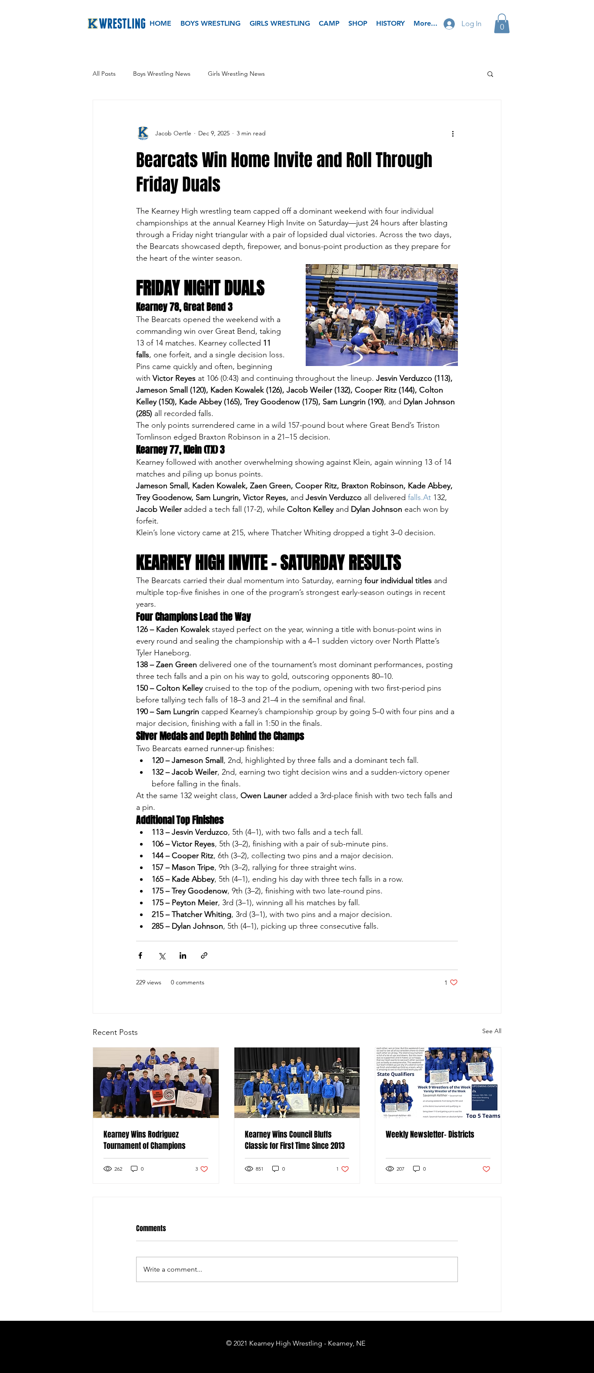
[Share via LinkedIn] (183, 955)
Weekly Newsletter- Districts (430, 1134)
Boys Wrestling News (161, 73)
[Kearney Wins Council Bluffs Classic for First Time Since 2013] (297, 1082)
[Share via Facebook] (140, 955)
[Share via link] (204, 955)
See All (491, 1031)
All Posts (104, 73)
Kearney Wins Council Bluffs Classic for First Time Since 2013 (295, 1140)
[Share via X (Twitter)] (161, 955)
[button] (502, 23)
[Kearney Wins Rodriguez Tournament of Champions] (156, 1082)
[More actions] (452, 133)
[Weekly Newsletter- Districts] (438, 1082)
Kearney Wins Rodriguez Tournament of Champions (144, 1140)
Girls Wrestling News (236, 73)
